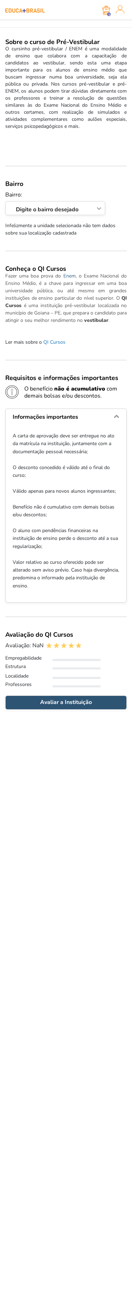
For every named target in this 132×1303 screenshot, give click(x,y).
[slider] (63, 645)
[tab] (66, 417)
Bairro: (41, 202)
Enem (69, 276)
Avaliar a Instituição (66, 702)
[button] (66, 417)
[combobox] (55, 208)
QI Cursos (54, 342)
